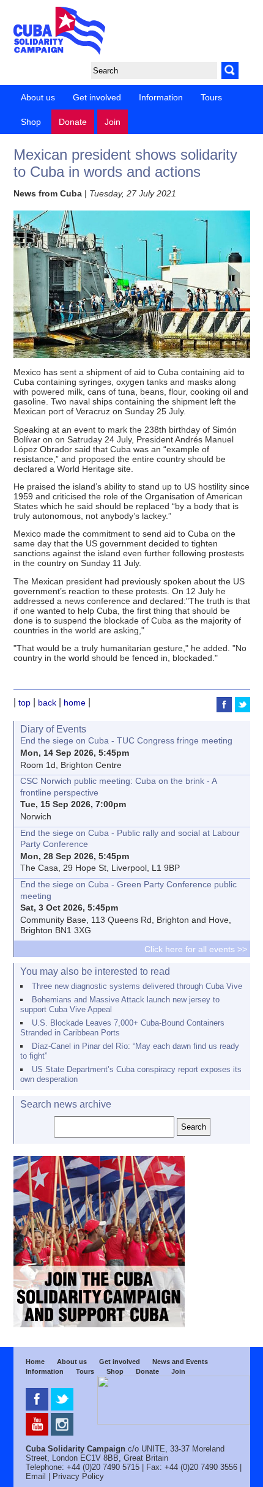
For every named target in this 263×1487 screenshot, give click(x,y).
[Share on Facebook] (226, 709)
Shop (31, 122)
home (75, 702)
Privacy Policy (78, 1476)
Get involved (97, 97)
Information (161, 97)
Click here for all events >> (195, 949)
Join (112, 122)
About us (38, 97)
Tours (211, 97)
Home (35, 1361)
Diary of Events (53, 729)
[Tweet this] (242, 709)
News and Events (180, 1361)
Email (36, 1476)
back (47, 702)
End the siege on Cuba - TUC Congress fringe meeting (126, 740)
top (24, 702)
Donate (73, 122)
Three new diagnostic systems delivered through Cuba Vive (137, 986)
